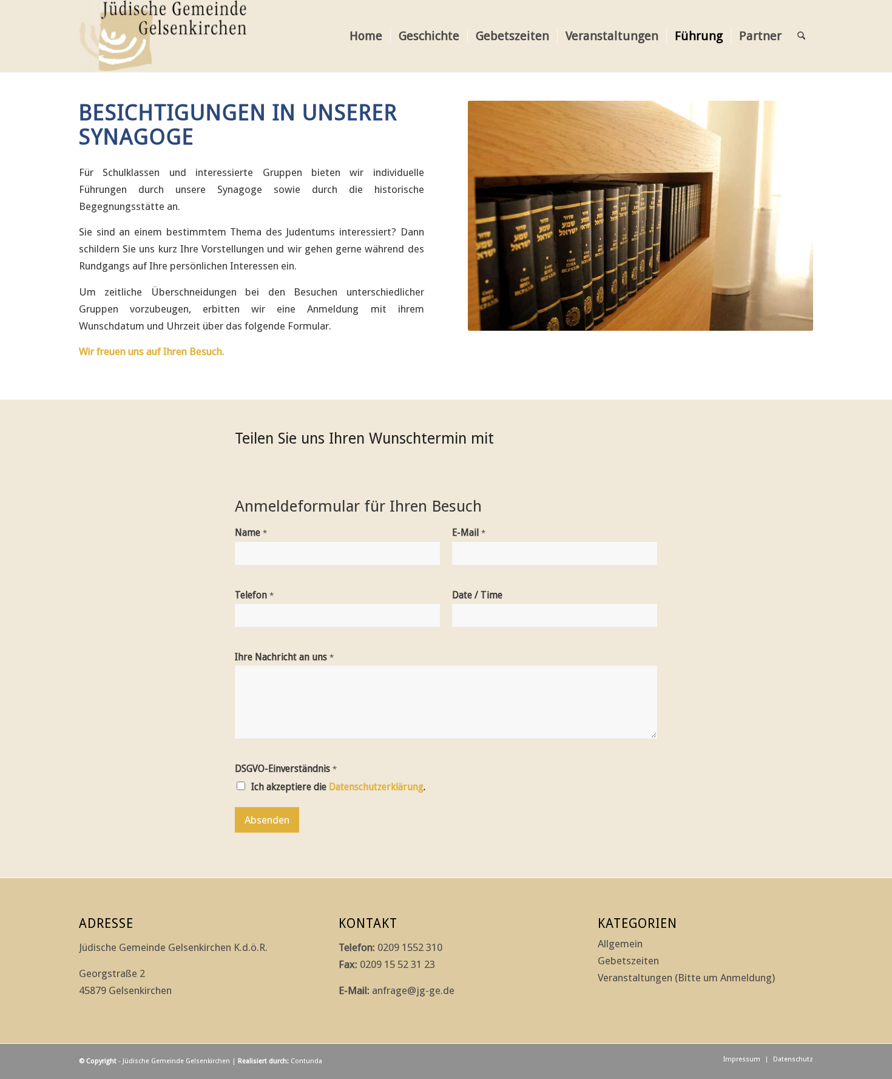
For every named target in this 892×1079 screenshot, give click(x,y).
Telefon (254, 595)
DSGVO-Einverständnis (286, 768)
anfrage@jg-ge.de (413, 990)
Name (251, 532)
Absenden (267, 820)
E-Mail (468, 532)
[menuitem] (366, 36)
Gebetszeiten (628, 961)
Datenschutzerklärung (376, 787)
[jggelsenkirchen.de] (163, 36)
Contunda (306, 1061)
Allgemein (620, 944)
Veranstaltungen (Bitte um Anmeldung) (686, 978)
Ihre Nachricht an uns (284, 657)
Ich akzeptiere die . (338, 787)
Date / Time (477, 595)
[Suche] (801, 36)
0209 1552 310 (409, 947)
